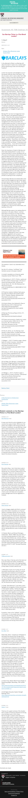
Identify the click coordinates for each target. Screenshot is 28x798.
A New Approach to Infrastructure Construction (10, 398)
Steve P (5, 40)
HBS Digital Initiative (7, 5)
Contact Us (14, 795)
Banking (4, 388)
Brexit (7, 388)
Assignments (14, 22)
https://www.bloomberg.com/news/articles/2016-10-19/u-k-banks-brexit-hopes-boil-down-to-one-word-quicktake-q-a (14, 687)
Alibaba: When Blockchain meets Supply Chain (11, 51)
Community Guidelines (14, 793)
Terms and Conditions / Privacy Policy (14, 791)
